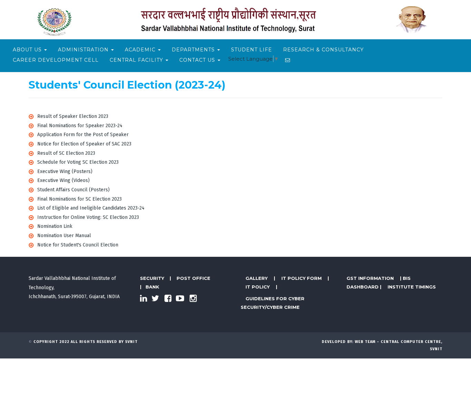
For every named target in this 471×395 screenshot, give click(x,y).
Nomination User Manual (64, 236)
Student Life (251, 50)
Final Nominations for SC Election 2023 (79, 199)
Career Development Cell (56, 60)
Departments (194, 50)
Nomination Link (54, 226)
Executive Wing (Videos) (63, 180)
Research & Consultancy (323, 50)
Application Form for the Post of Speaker (83, 135)
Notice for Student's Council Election (77, 245)
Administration (84, 50)
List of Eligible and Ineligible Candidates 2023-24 (90, 208)
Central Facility (137, 60)
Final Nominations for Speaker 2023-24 (79, 126)
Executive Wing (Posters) (64, 171)
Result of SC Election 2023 (66, 153)
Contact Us (198, 60)
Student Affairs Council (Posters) (73, 190)
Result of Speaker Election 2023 (72, 116)
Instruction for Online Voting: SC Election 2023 (88, 217)
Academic (141, 50)
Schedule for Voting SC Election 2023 (78, 162)
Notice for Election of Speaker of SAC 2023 (84, 144)
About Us (28, 50)
